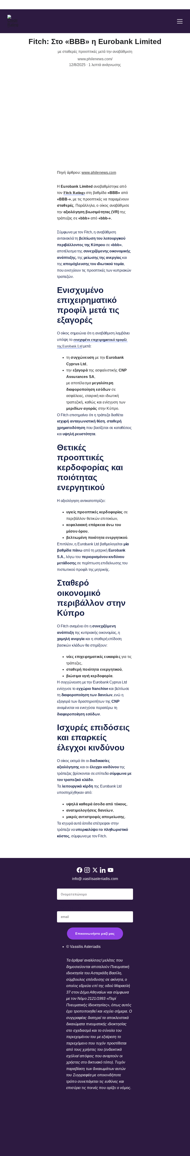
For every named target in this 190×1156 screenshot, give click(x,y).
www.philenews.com (99, 173)
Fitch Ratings (74, 193)
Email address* (70, 908)
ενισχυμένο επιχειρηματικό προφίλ (100, 340)
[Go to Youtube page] (110, 870)
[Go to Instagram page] (87, 870)
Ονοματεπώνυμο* (73, 885)
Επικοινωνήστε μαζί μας (94, 933)
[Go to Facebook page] (79, 870)
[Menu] (180, 21)
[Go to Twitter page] (95, 870)
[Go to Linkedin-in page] (102, 870)
